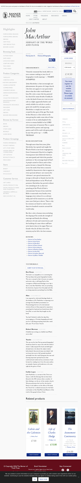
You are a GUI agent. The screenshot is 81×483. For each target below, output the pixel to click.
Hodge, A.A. (52, 440)
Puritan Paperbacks (9, 143)
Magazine (44, 15)
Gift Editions (7, 155)
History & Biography (44, 56)
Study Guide (7, 129)
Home (27, 22)
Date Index (7, 58)
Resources (55, 15)
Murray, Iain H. (30, 56)
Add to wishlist (68, 108)
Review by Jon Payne (34, 241)
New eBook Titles (9, 44)
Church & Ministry (9, 85)
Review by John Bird (34, 243)
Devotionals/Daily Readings (9, 101)
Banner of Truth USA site (73, 6)
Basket (5, 168)
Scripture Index (8, 63)
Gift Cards (6, 182)
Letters (5, 95)
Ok (35, 479)
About (44, 19)
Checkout (6, 171)
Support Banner (47, 11)
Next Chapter (34, 19)
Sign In (61, 11)
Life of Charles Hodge (52, 433)
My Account (7, 174)
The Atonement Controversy (70, 433)
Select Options (52, 454)
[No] (79, 477)
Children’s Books (9, 90)
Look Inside (68, 58)
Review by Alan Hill (34, 251)
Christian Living (8, 80)
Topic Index (7, 68)
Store (31, 22)
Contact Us (55, 11)
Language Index (8, 61)
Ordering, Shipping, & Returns (10, 192)
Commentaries (8, 87)
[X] (53, 59)
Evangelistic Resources (11, 105)
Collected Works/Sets (10, 98)
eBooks (5, 39)
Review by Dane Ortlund (35, 245)
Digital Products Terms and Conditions (11, 188)
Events (64, 15)
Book (5, 124)
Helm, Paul (34, 436)
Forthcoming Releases (10, 34)
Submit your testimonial (35, 268)
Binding (68, 63)
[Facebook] (50, 59)
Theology (6, 77)
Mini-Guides (7, 160)
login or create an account (69, 95)
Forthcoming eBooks (10, 36)
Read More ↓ (52, 67)
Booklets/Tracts (9, 157)
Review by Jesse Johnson (35, 247)
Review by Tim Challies (34, 239)
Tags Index (7, 66)
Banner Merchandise (10, 115)
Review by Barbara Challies (35, 249)
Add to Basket (34, 454)
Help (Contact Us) (9, 196)
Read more (43, 479)
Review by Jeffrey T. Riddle (35, 255)
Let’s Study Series (9, 148)
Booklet (6, 131)
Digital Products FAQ (10, 185)
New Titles (6, 42)
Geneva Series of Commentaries (8, 151)
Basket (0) (68, 11)
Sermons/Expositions (10, 93)
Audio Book (7, 134)
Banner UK (39, 11)
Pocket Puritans (8, 145)
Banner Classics (8, 47)
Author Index (8, 55)
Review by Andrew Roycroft (36, 253)
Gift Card (6, 110)
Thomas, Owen (71, 447)
